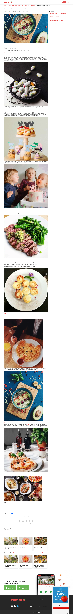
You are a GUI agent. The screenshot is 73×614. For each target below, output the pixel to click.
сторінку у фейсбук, (15, 504)
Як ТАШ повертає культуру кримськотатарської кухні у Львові (39, 566)
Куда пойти (32, 604)
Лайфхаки (32, 606)
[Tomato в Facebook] (12, 606)
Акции (41, 2)
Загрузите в (10, 587)
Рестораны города (25, 2)
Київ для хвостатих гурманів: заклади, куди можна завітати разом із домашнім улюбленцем (59, 18)
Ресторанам (32, 601)
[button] (67, 613)
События (37, 2)
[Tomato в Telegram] (18, 606)
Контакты (32, 602)
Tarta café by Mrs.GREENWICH (9, 315)
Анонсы (40, 602)
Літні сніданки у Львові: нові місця (56, 20)
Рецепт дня (45, 2)
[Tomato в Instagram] (15, 606)
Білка (5, 110)
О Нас (31, 599)
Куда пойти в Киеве (52, 2)
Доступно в (24, 587)
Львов (19, 526)
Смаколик (6, 209)
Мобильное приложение (43, 606)
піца (38, 472)
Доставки (32, 2)
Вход (64, 2)
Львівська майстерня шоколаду (11, 52)
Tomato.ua (27, 47)
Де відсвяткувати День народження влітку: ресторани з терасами (38, 548)
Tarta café (6, 313)
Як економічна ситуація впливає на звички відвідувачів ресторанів (58, 16)
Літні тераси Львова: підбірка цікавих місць (58, 13)
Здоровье (41, 604)
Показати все (44, 534)
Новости (40, 601)
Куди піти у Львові (14, 526)
